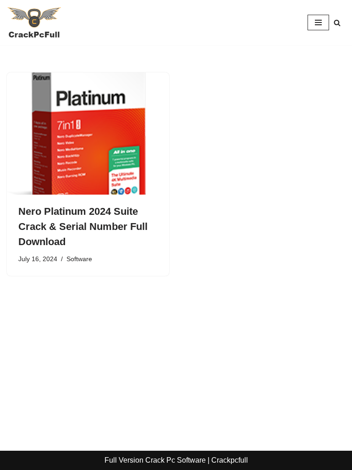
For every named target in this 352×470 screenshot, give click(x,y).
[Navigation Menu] (318, 22)
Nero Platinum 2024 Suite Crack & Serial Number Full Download (83, 226)
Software (79, 259)
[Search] (337, 22)
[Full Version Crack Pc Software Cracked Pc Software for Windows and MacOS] (34, 22)
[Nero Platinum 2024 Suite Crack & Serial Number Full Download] (88, 134)
